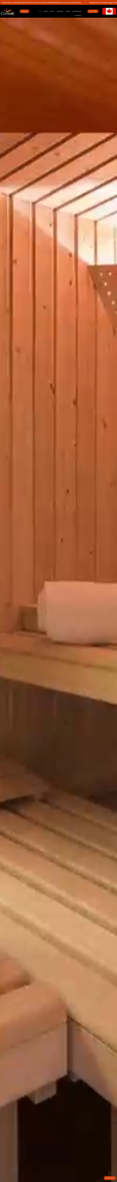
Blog (68, 11)
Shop (51, 11)
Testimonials (76, 11)
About (46, 11)
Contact (78, 15)
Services (60, 11)
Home (40, 11)
